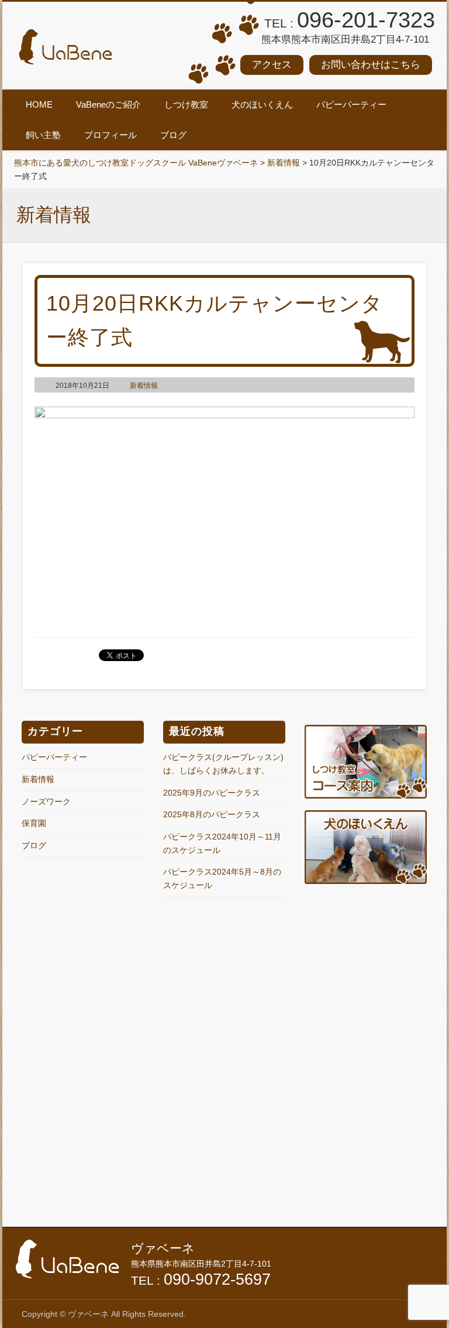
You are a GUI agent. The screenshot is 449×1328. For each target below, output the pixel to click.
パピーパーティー (351, 104)
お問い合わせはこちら (370, 64)
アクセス (272, 64)
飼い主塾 (43, 135)
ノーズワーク (46, 801)
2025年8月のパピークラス (211, 814)
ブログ (173, 135)
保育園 (34, 823)
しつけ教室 (186, 104)
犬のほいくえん (262, 104)
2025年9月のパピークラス (211, 792)
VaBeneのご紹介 (108, 104)
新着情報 (144, 385)
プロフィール (110, 135)
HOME (39, 104)
